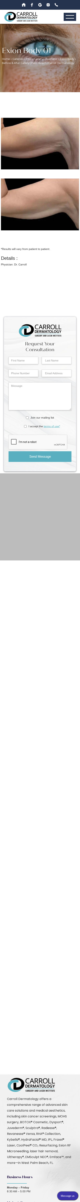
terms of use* (52, 426)
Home (6, 58)
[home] (21, 17)
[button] (70, 17)
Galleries (17, 58)
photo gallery (34, 58)
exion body (67, 58)
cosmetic (51, 58)
